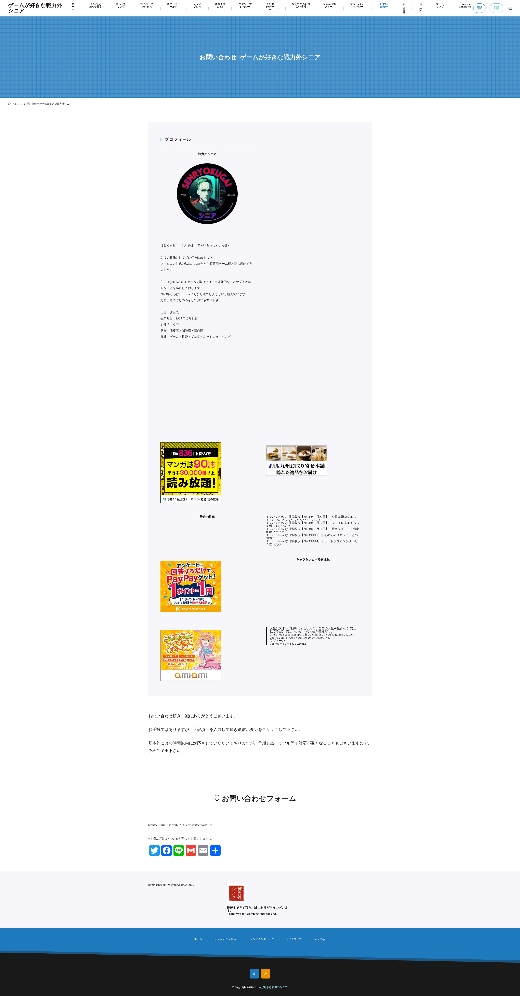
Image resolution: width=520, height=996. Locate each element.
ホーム (198, 939)
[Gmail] (191, 850)
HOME (15, 104)
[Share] (215, 850)
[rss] (265, 974)
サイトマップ (294, 939)
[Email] (203, 850)
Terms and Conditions (226, 939)
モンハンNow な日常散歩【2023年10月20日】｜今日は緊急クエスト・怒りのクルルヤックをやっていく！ (311, 518)
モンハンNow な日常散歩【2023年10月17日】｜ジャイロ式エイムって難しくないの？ (312, 524)
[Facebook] (166, 850)
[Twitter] (154, 850)
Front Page (320, 939)
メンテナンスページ (262, 939)
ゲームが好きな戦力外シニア (35, 8)
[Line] (179, 850)
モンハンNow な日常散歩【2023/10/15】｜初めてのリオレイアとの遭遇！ (312, 536)
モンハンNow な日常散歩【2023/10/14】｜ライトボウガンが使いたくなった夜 (312, 543)
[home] (254, 974)
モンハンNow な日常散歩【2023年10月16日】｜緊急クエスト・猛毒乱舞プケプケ (312, 530)
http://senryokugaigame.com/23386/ (171, 884)
